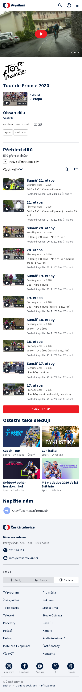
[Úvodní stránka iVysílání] (14, 5)
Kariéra (47, 630)
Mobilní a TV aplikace (17, 646)
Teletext (8, 615)
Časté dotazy (51, 646)
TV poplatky (11, 608)
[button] (41, 34)
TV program (11, 592)
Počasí (7, 630)
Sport (8, 132)
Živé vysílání (11, 600)
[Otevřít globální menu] (77, 5)
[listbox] (41, 580)
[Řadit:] (76, 169)
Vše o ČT (8, 653)
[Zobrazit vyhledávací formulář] (60, 5)
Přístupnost (48, 685)
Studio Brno (50, 608)
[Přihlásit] (68, 5)
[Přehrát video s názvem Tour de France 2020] (41, 34)
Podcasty (9, 623)
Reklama (48, 600)
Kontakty (49, 653)
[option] (15, 580)
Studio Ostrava (52, 615)
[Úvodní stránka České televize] (19, 527)
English (7, 685)
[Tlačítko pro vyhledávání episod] (67, 169)
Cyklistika (20, 132)
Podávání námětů (54, 638)
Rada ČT (48, 623)
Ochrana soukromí (26, 685)
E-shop (7, 638)
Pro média (49, 592)
